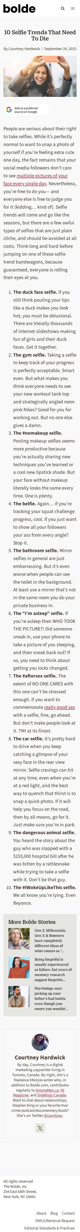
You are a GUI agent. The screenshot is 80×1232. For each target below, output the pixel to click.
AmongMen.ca (47, 1090)
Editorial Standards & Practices (49, 1228)
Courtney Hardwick (24, 49)
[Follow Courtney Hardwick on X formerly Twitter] (40, 1128)
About (41, 1213)
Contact (68, 1213)
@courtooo (53, 1115)
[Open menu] (73, 8)
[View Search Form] (63, 8)
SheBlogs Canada (51, 1095)
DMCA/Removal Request (55, 1220)
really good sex (59, 707)
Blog (54, 1213)
